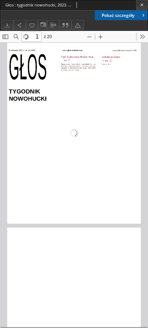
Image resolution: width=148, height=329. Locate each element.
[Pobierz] (7, 25)
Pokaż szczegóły (118, 15)
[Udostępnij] (19, 25)
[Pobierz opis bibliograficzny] (53, 25)
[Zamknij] (142, 5)
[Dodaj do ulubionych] (32, 25)
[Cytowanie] (65, 25)
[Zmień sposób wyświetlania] (42, 25)
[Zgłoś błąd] (77, 25)
